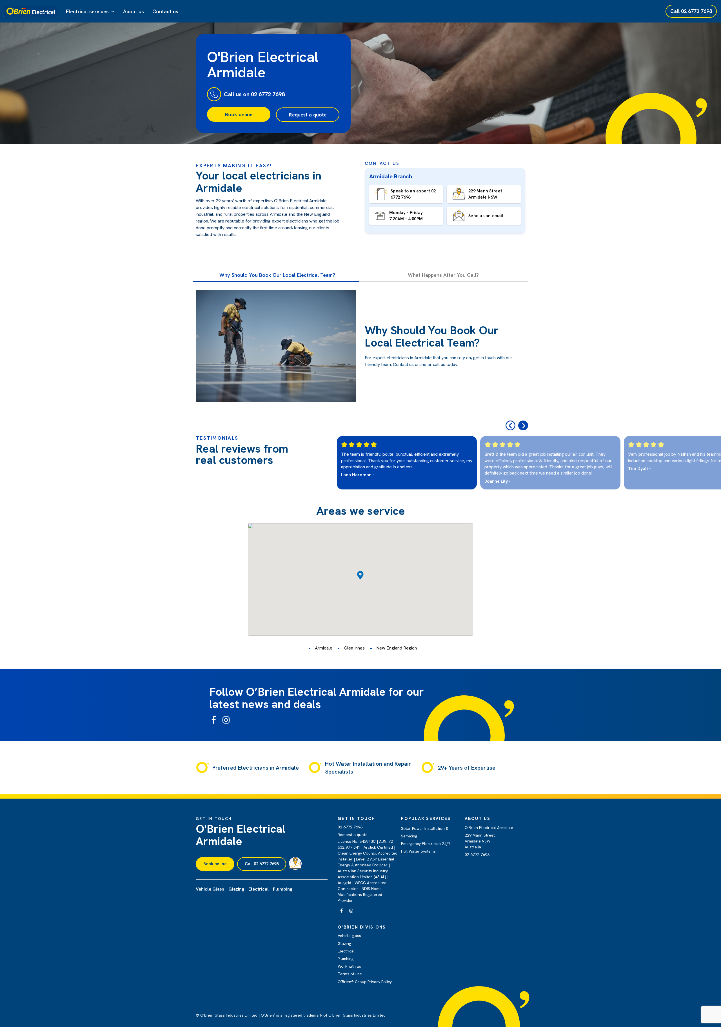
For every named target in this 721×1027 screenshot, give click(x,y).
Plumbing (345, 958)
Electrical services (87, 11)
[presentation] (510, 425)
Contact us (165, 11)
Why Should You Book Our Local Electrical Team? (277, 275)
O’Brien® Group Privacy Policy (365, 981)
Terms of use (350, 973)
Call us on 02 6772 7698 (254, 94)
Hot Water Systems (418, 851)
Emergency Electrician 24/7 (425, 843)
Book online (239, 114)
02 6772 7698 (350, 827)
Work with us (349, 966)
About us (133, 11)
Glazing (344, 943)
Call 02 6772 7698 (262, 864)
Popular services (426, 818)
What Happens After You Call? (443, 275)
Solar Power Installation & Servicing (425, 832)
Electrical (346, 951)
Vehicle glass (349, 935)
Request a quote (308, 114)
